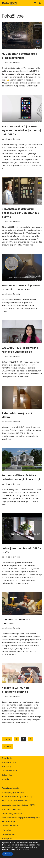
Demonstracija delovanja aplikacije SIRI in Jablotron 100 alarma (20, 213)
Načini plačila (7, 838)
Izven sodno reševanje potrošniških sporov (20, 817)
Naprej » (7, 746)
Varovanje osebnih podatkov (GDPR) (18, 805)
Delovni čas (7, 775)
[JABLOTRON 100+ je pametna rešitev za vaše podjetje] (22, 331)
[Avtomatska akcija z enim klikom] (22, 397)
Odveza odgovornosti (12, 813)
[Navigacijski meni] (35, 3)
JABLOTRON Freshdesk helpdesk (16, 800)
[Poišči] (40, 3)
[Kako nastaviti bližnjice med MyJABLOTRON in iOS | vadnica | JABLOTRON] (22, 108)
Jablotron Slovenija (12, 62)
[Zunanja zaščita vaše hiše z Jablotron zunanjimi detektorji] (22, 459)
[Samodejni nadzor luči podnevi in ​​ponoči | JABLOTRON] (22, 267)
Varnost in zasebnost (11, 809)
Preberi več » (28, 245)
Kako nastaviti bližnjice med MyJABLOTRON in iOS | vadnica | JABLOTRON (21, 130)
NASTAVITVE (24, 849)
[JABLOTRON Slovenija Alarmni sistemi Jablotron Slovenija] (9, 3)
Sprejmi (7, 854)
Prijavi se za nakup (10, 762)
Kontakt (5, 779)
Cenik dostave (8, 834)
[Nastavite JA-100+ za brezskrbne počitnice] (22, 673)
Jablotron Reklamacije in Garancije (17, 796)
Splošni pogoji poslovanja (13, 792)
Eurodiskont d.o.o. (9, 770)
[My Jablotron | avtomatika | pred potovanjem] (22, 35)
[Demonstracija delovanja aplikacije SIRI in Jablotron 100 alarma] (22, 190)
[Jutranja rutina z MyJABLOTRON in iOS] (22, 528)
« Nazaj (7, 739)
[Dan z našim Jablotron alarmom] (22, 603)
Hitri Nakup (6, 766)
